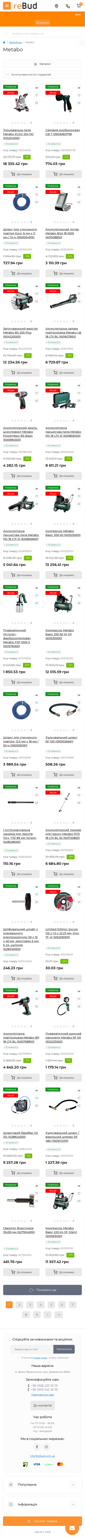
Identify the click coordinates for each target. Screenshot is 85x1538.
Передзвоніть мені (42, 1394)
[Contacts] (68, 5)
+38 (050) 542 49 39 (44, 1389)
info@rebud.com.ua (42, 1455)
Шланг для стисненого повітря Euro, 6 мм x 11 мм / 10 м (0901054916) (20, 233)
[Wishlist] (37, 95)
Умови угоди (40, 1358)
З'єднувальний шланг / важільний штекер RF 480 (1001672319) (62, 1137)
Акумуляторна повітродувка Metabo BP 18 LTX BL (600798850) (21, 1037)
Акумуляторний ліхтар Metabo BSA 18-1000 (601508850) (62, 233)
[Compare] (37, 103)
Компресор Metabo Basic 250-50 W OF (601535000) (59, 634)
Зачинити (42, 22)
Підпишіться (64, 1349)
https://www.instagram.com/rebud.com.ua (46, 1447)
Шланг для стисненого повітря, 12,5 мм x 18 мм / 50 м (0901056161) (21, 741)
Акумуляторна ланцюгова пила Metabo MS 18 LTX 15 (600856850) (21, 535)
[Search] (7, 33)
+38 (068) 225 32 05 (44, 1385)
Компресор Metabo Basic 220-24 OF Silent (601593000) (61, 1232)
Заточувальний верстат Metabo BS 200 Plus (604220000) (20, 332)
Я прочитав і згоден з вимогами (45, 1358)
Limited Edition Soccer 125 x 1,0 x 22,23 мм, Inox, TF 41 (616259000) (62, 933)
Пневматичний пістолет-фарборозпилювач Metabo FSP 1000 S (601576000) (17, 638)
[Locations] (56, 5)
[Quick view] (37, 88)
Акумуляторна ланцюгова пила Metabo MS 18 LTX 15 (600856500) (63, 432)
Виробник (15, 42)
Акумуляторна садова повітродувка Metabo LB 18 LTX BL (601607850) (63, 332)
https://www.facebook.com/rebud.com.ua (37, 1447)
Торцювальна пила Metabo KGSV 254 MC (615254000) (18, 134)
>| (58, 1315)
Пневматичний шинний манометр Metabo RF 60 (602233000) (63, 1037)
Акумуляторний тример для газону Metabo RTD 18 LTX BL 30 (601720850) (63, 834)
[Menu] (7, 6)
